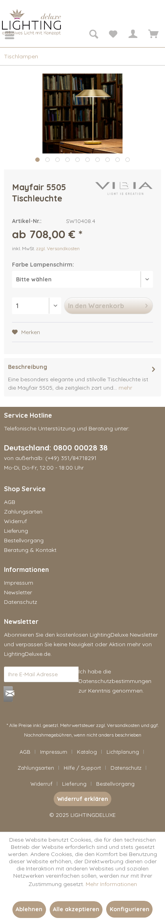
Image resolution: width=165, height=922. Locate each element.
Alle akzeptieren (76, 909)
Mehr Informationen (111, 884)
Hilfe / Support (82, 768)
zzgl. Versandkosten (58, 248)
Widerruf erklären (82, 799)
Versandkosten (123, 725)
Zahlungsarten (23, 511)
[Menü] (4, 35)
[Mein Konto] (133, 35)
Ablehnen (29, 909)
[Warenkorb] (152, 35)
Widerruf (15, 521)
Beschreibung (27, 366)
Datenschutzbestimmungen (114, 681)
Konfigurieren (129, 909)
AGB (9, 502)
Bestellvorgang (24, 540)
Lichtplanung (123, 752)
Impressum (18, 582)
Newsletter (18, 592)
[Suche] (93, 35)
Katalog (87, 752)
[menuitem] (4, 35)
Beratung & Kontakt (30, 550)
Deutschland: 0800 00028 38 (56, 447)
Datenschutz (20, 601)
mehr (124, 387)
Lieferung (16, 530)
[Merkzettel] (113, 35)
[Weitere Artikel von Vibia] (124, 188)
